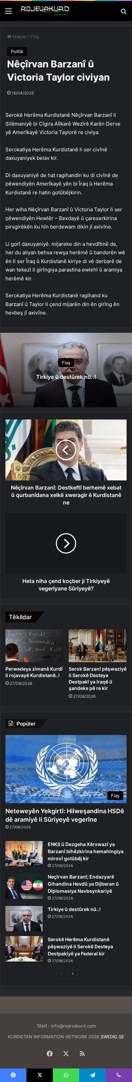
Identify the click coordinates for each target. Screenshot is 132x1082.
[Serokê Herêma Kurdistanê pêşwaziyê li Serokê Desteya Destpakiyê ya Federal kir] (24, 948)
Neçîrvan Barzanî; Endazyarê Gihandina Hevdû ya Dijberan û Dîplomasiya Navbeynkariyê (83, 884)
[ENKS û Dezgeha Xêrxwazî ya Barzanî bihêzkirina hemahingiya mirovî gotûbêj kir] (24, 853)
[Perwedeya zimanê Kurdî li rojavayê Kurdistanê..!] (34, 645)
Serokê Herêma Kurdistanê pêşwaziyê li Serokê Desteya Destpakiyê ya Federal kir (80, 946)
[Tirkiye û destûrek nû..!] (24, 918)
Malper (19, 36)
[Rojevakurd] (44, 11)
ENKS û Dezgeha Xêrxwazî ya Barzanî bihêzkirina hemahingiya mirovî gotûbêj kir (86, 851)
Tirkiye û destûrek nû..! (66, 376)
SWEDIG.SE (112, 1036)
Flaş (35, 36)
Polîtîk (17, 51)
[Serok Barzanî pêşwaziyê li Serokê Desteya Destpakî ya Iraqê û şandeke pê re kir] (98, 645)
